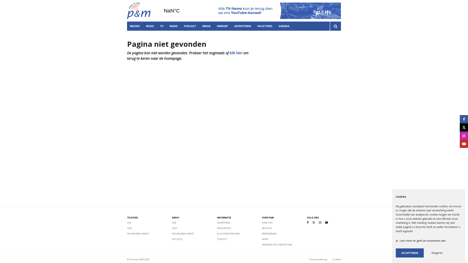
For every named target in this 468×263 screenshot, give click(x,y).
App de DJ (177, 239)
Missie (265, 239)
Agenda (284, 26)
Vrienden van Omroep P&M (277, 244)
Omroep (222, 26)
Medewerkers (269, 233)
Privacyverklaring (318, 259)
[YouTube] (326, 222)
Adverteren (242, 26)
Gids (129, 228)
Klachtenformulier (228, 233)
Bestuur (266, 228)
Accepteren (409, 253)
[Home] (142, 11)
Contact (222, 239)
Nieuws (135, 26)
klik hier (236, 52)
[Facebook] (308, 222)
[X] (313, 222)
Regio (150, 26)
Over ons (267, 222)
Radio (174, 26)
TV (161, 26)
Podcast (190, 26)
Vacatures (264, 26)
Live (129, 222)
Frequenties (224, 228)
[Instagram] (320, 222)
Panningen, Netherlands (181, 11)
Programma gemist (138, 233)
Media (206, 26)
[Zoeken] (335, 26)
